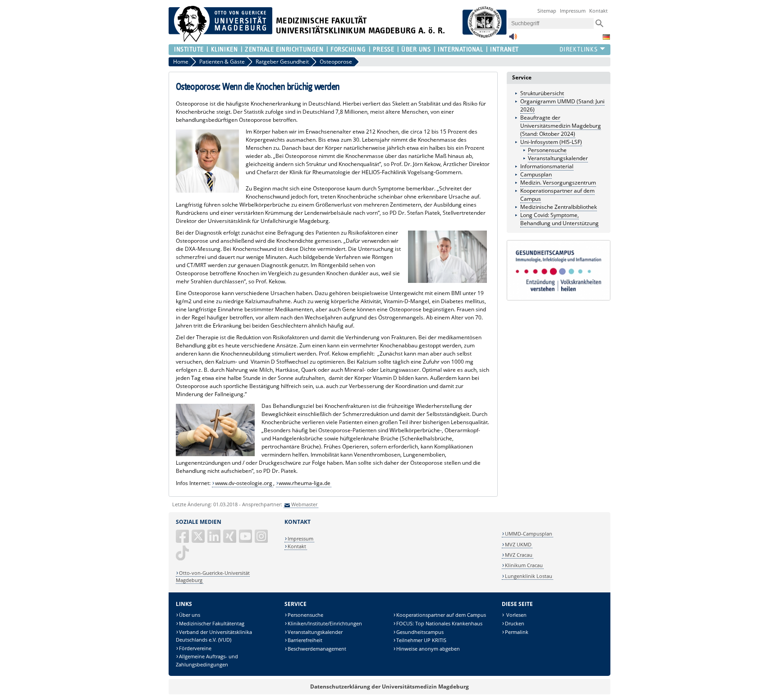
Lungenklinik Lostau (528, 576)
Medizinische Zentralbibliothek (558, 207)
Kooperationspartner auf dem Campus (441, 614)
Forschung (348, 49)
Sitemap (546, 10)
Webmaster (304, 504)
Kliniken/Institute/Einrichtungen (325, 623)
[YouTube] (246, 539)
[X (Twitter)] (199, 539)
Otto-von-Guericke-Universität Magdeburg (213, 576)
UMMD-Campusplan (528, 533)
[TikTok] (183, 556)
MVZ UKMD (518, 544)
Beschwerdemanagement (317, 648)
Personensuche (547, 150)
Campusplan (536, 174)
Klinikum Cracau (524, 565)
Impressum (573, 10)
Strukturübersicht (542, 93)
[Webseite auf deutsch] (606, 37)
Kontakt (598, 10)
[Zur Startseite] (220, 40)
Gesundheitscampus (420, 632)
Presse (383, 49)
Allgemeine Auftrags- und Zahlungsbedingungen (207, 660)
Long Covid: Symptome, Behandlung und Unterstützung (559, 219)
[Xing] (230, 539)
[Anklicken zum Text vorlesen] (513, 39)
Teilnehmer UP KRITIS (421, 640)
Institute (189, 49)
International (460, 49)
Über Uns (416, 49)
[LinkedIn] (214, 539)
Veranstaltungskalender (558, 158)
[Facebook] (183, 539)
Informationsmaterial (546, 166)
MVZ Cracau (518, 554)
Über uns (189, 614)
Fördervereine (195, 648)
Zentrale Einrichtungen (284, 49)
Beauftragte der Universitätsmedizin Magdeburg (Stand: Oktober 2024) (560, 126)
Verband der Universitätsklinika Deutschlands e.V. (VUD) (214, 636)
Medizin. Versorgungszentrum (558, 182)
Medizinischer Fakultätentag (211, 623)
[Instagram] (262, 539)
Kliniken (224, 49)
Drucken (514, 623)
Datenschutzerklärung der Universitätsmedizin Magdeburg (389, 686)
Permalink (516, 632)
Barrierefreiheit (305, 640)
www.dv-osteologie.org (243, 483)
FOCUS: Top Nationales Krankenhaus (439, 623)
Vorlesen (516, 614)
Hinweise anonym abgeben (428, 648)
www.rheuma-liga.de (304, 483)
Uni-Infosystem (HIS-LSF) (551, 142)
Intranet (504, 49)
